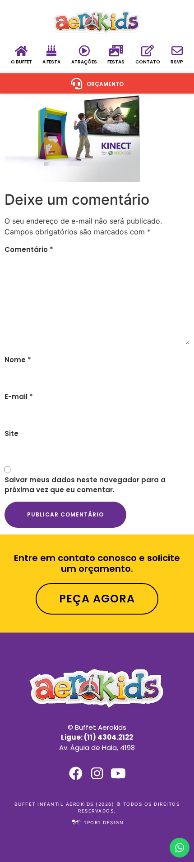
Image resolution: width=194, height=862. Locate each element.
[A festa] (51, 50)
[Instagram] (97, 773)
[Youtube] (118, 773)
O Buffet (21, 61)
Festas (116, 61)
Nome (18, 359)
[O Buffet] (21, 50)
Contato (147, 61)
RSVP (177, 61)
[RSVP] (177, 50)
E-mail (19, 396)
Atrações (84, 61)
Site (11, 433)
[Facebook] (75, 773)
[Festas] (116, 50)
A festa (51, 61)
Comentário (29, 249)
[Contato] (147, 50)
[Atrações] (84, 50)
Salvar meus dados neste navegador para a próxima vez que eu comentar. (85, 485)
